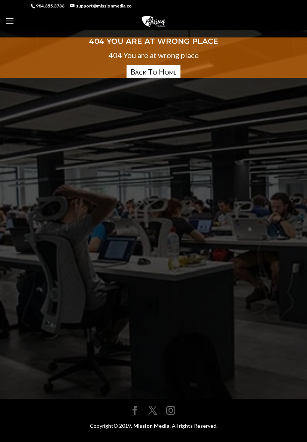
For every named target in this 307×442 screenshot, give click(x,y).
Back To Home (153, 71)
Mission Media (151, 426)
